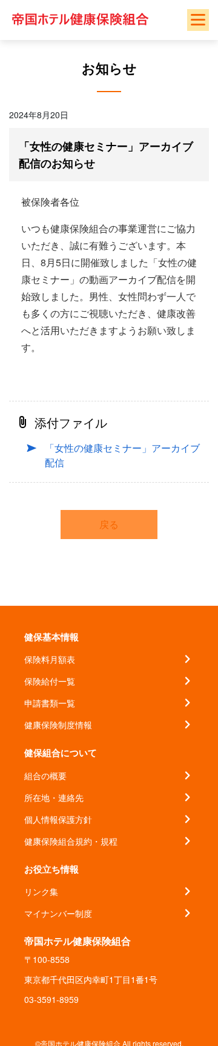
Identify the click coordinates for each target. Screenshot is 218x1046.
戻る (109, 524)
